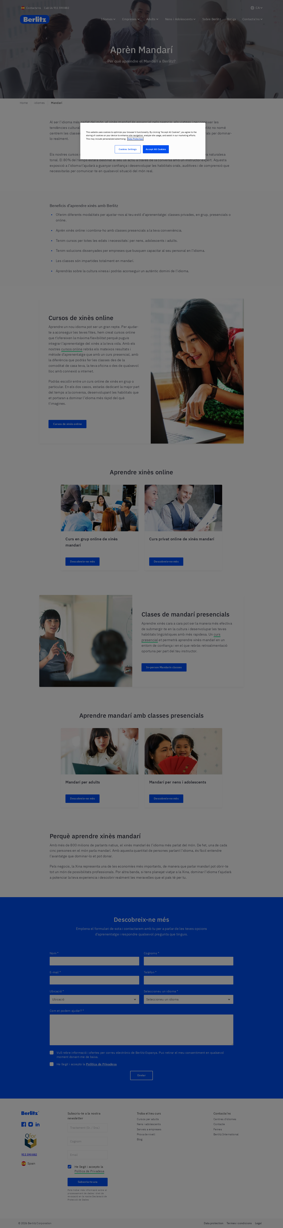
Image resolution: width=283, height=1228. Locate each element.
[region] (142, 141)
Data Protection (135, 138)
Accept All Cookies (156, 149)
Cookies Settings (127, 149)
